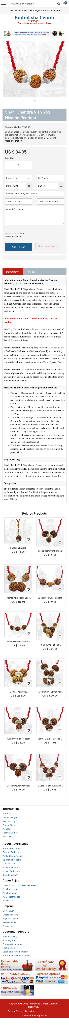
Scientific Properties (13, 860)
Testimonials (9, 948)
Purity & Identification (13, 856)
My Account (8, 911)
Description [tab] (12, 271)
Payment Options (11, 918)
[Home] (34, 20)
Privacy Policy (15, 1011)
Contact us (8, 926)
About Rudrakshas (11, 848)
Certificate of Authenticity (15, 952)
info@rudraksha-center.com (46, 10)
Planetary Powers (11, 867)
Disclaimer (30, 1011)
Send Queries (9, 922)
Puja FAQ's (8, 900)
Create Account (10, 914)
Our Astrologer (10, 817)
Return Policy (9, 821)
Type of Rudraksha (12, 852)
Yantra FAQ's (9, 836)
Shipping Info (9, 940)
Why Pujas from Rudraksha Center (19, 885)
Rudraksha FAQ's (11, 875)
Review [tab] (31, 271)
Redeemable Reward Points (16, 955)
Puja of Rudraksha (11, 871)
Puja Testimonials (11, 897)
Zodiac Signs (9, 825)
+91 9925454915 (18, 10)
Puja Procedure (10, 889)
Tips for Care (9, 863)
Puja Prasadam (10, 893)
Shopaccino (41, 1015)
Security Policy (10, 936)
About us (7, 813)
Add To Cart (18, 247)
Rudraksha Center (22, 3)
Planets (6, 829)
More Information (13, 141)
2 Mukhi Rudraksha (12, 370)
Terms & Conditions (12, 944)
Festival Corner (10, 832)
